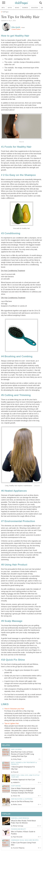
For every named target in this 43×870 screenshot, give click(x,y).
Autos (10, 7)
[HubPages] (21, 3)
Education (34, 7)
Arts (3, 7)
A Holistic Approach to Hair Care (23, 780)
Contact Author (15, 29)
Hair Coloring (16, 749)
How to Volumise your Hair (14, 709)
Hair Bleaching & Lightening (22, 799)
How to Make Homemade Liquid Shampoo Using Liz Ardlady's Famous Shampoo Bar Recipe (23, 790)
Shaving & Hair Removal (20, 818)
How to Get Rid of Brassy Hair (22, 801)
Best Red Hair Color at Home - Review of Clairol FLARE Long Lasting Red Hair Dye (22, 754)
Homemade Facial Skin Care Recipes (25, 840)
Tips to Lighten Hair (11, 723)
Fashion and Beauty (18, 829)
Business (25, 7)
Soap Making (16, 786)
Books (17, 7)
